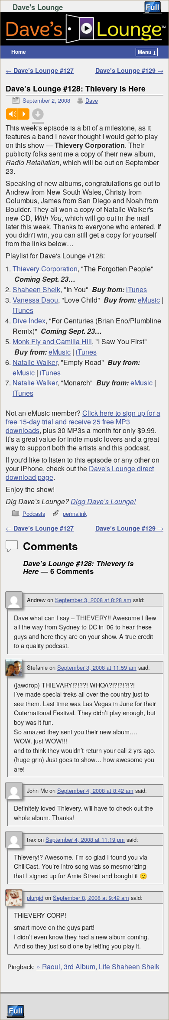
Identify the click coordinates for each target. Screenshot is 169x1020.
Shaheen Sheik (36, 289)
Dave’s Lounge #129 (129, 70)
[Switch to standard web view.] (152, 7)
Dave (91, 100)
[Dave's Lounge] (84, 29)
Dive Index (29, 321)
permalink (75, 513)
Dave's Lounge (38, 7)
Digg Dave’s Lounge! (103, 501)
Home (18, 51)
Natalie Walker (35, 362)
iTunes (136, 289)
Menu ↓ (147, 52)
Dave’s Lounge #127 (40, 70)
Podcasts (34, 513)
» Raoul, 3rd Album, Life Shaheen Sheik (97, 966)
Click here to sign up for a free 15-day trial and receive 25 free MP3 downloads (83, 421)
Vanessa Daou (35, 300)
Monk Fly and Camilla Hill (52, 341)
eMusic (149, 300)
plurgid (35, 897)
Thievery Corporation (45, 269)
